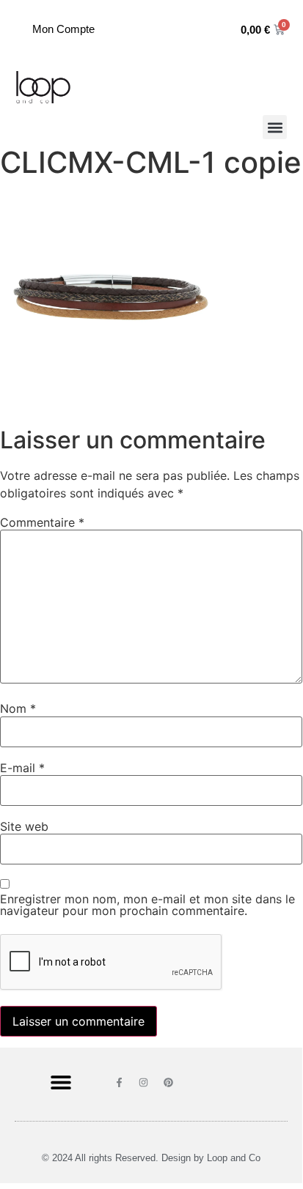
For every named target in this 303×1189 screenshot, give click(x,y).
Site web (24, 826)
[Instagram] (143, 1081)
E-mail (22, 768)
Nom (18, 708)
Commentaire (42, 522)
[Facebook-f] (119, 1081)
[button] (275, 127)
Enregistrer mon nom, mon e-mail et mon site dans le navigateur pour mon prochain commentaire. (147, 904)
